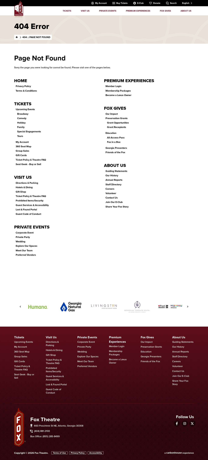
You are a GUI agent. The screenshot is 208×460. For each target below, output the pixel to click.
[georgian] (137, 307)
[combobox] (187, 3)
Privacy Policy (23, 86)
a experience (179, 452)
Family (21, 127)
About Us (186, 10)
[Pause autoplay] (182, 291)
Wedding (20, 241)
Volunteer (111, 193)
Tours (20, 136)
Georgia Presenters (116, 148)
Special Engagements (29, 131)
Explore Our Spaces (26, 246)
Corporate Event (24, 232)
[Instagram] (184, 423)
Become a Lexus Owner (118, 95)
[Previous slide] (20, 306)
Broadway (22, 114)
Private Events (107, 10)
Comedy (21, 118)
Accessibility (95, 452)
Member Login (113, 86)
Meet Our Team (24, 250)
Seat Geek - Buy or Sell (28, 164)
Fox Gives (165, 10)
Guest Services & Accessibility (32, 205)
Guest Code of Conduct (28, 214)
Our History (112, 175)
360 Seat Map (23, 146)
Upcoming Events (25, 109)
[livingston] (104, 306)
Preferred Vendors (26, 255)
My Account (101, 3)
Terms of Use (59, 452)
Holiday (21, 122)
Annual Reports (114, 180)
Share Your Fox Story (117, 206)
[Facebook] (177, 423)
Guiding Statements (116, 171)
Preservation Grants (117, 118)
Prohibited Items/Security (29, 200)
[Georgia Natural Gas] (71, 307)
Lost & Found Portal (26, 209)
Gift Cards (21, 155)
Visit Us (85, 10)
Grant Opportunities (118, 122)
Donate (156, 3)
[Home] (17, 37)
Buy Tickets (122, 3)
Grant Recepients (116, 127)
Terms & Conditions (26, 90)
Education (111, 133)
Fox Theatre (18, 8)
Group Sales (22, 151)
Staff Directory (113, 184)
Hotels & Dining (24, 187)
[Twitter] (192, 423)
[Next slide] (187, 306)
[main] (104, 151)
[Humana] (37, 306)
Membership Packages (118, 90)
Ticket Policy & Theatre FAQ (31, 160)
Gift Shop (21, 191)
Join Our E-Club (114, 202)
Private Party (23, 237)
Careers (110, 189)
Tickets (67, 10)
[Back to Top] (202, 450)
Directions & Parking (27, 183)
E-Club (140, 3)
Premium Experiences (138, 10)
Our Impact (112, 114)
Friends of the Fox (115, 152)
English (185, 3)
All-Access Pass (116, 137)
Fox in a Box (113, 142)
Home (20, 81)
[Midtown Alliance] (170, 306)
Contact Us (112, 197)
